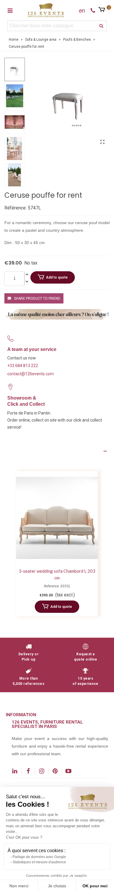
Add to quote (57, 277)
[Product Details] (57, 451)
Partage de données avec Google (39, 857)
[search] (101, 26)
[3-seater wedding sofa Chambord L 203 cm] (57, 518)
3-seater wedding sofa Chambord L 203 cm (57, 574)
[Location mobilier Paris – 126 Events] (46, 10)
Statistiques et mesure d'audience (39, 862)
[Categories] (9, 10)
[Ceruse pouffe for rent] (102, 142)
